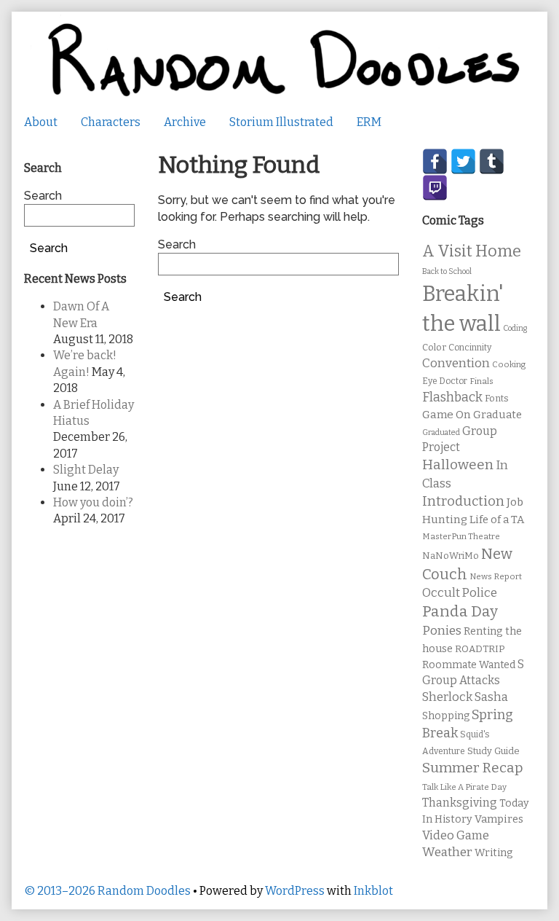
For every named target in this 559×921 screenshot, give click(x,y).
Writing (494, 853)
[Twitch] (435, 187)
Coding (515, 328)
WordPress (295, 891)
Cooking (509, 364)
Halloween (457, 464)
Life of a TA (496, 519)
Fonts (497, 398)
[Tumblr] (491, 161)
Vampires (499, 819)
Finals (481, 381)
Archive (185, 122)
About (41, 122)
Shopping (445, 716)
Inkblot (373, 891)
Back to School (447, 271)
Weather (447, 852)
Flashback (452, 397)
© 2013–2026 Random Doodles (107, 891)
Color (434, 347)
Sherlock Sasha (465, 697)
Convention (456, 363)
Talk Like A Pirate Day (464, 787)
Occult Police (459, 593)
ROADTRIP (479, 649)
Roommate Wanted (468, 665)
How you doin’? (93, 502)
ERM (369, 122)
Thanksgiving (459, 803)
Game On (446, 414)
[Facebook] (435, 161)
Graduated (441, 432)
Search (177, 244)
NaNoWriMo (450, 555)
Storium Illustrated (281, 122)
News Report (495, 576)
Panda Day (460, 611)
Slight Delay (86, 470)
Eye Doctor (444, 381)
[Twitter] (463, 161)
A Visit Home (471, 251)
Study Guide (493, 750)
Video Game (455, 835)
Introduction (463, 501)
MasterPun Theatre (461, 536)
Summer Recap (472, 767)
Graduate (497, 414)
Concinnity (469, 347)
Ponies (441, 630)
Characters (110, 122)
